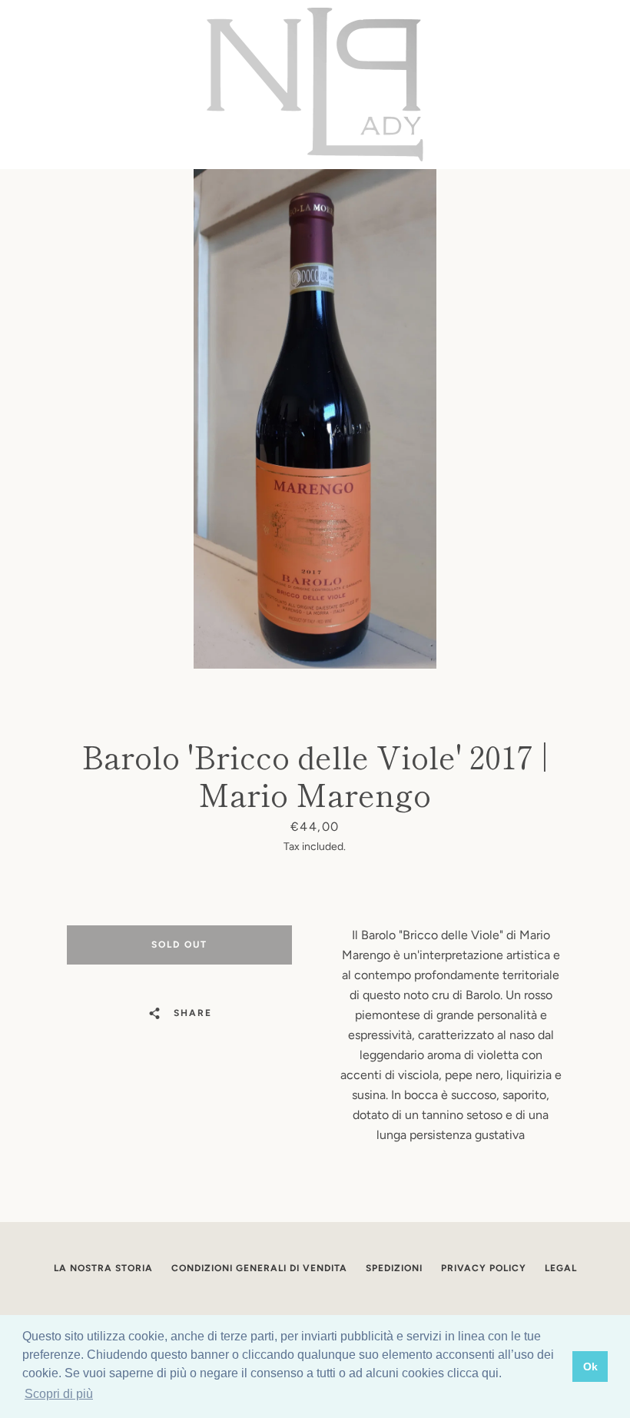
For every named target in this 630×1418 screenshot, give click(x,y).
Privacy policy (483, 1268)
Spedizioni (394, 1268)
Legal (561, 1268)
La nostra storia (103, 1268)
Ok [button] (590, 1366)
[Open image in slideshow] (315, 419)
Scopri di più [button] (59, 1393)
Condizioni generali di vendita (259, 1268)
